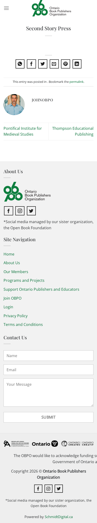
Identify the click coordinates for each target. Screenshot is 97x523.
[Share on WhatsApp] (20, 64)
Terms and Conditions (23, 324)
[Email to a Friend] (54, 64)
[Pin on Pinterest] (65, 64)
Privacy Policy (16, 315)
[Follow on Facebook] (8, 210)
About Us (12, 262)
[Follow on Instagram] (19, 210)
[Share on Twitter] (42, 64)
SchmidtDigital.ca (59, 516)
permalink (76, 82)
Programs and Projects (24, 280)
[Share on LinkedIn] (77, 64)
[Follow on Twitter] (31, 210)
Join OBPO (12, 298)
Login (8, 306)
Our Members (16, 271)
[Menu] (6, 8)
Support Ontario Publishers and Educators (41, 289)
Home (9, 254)
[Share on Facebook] (31, 64)
